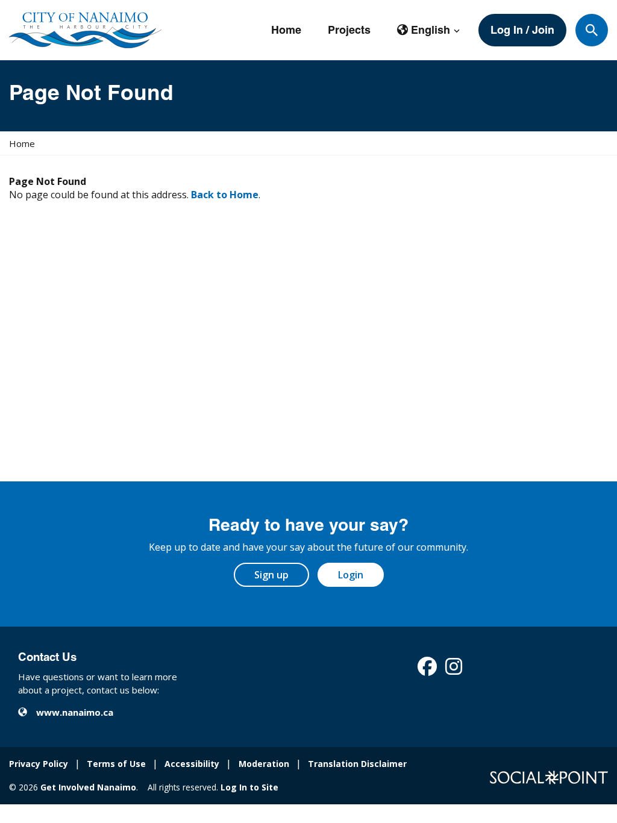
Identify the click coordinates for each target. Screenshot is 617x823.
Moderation (264, 763)
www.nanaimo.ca (74, 712)
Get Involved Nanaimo (88, 787)
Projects (349, 30)
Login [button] (350, 574)
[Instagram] (453, 670)
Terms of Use (116, 763)
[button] (428, 30)
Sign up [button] (271, 574)
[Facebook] (427, 670)
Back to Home (224, 194)
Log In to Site (249, 787)
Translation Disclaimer (357, 763)
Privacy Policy (38, 763)
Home (286, 30)
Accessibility (191, 763)
